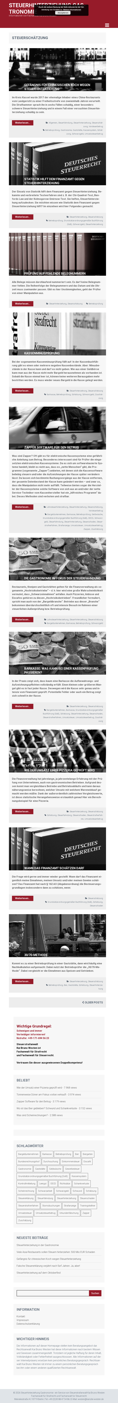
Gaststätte (77, 130)
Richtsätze (65, 1183)
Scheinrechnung (26, 1191)
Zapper (87, 529)
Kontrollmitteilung (26, 1183)
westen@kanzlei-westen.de (91, 1399)
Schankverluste (81, 1183)
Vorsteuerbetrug (96, 126)
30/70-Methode (36, 955)
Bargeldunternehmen (56, 514)
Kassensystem (89, 130)
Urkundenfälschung (69, 1213)
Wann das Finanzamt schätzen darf (54, 868)
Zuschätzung (97, 529)
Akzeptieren (63, 12)
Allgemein (53, 123)
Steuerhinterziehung (82, 123)
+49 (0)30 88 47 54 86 (59, 1399)
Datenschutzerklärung (28, 1323)
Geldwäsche (97, 514)
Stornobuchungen (51, 1205)
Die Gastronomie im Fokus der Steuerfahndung (62, 578)
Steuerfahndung (65, 123)
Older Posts (93, 1002)
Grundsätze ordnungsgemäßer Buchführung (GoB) (65, 518)
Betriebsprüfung (52, 130)
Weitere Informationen (72, 9)
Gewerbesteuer (72, 1169)
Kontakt (21, 1316)
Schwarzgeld (78, 134)
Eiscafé (87, 1161)
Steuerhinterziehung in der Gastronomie (38, 1245)
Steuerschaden (89, 522)
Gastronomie (66, 130)
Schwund (77, 1191)
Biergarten (88, 1154)
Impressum (23, 1320)
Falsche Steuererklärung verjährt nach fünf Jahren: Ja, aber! (48, 1265)
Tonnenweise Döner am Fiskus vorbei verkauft (41, 1094)
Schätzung (76, 394)
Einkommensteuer (71, 1161)
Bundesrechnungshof (28, 1161)
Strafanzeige (64, 525)
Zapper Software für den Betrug (51, 447)
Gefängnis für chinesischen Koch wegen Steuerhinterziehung (49, 1258)
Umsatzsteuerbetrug (94, 134)
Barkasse (51, 394)
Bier (65, 985)
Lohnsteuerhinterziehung (57, 507)
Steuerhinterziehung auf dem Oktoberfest (39, 1272)
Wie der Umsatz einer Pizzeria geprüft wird (59, 770)
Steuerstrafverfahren (52, 717)
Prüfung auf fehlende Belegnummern (55, 273)
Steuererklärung (25, 1198)
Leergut (42, 1183)
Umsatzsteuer (77, 525)
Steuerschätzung (95, 217)
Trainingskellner (87, 1205)
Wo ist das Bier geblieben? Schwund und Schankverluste (47, 1108)
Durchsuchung (50, 1161)
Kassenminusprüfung (42, 353)
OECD (90, 518)
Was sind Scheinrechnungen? (32, 1115)
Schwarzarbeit (45, 1191)
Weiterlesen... (22, 122)
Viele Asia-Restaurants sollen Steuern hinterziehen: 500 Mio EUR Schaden (56, 1252)
